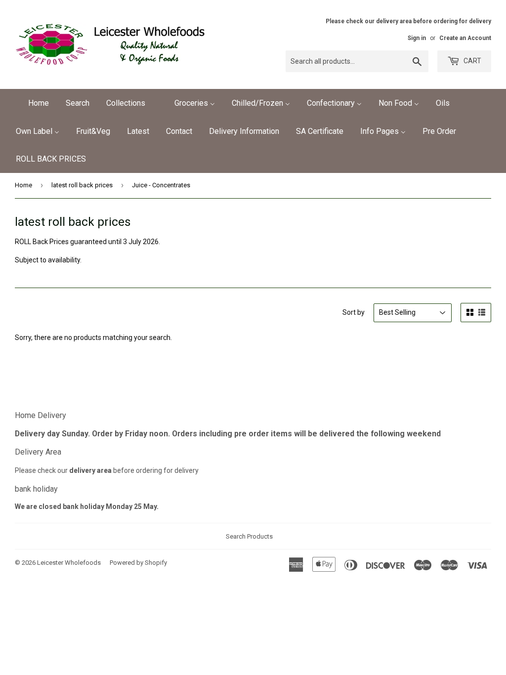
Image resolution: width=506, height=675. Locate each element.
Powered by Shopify (138, 562)
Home (23, 185)
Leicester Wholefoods (69, 562)
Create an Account (465, 38)
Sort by (353, 312)
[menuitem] (32, 103)
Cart (471, 61)
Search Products (249, 536)
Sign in (417, 38)
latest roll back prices (82, 185)
